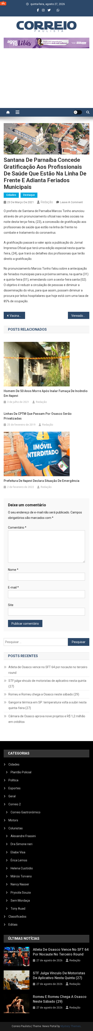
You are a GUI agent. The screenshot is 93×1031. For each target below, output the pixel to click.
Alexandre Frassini (23, 836)
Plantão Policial (21, 772)
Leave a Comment (71, 202)
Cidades (11, 194)
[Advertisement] (46, 80)
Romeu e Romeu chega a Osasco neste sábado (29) (43, 694)
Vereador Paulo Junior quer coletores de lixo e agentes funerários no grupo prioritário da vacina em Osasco (80, 315)
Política (13, 780)
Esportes (14, 788)
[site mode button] (77, 112)
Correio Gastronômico (25, 812)
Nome (13, 569)
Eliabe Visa (18, 852)
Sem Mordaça (20, 900)
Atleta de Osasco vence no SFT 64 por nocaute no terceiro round (47, 669)
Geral (12, 796)
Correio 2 (14, 804)
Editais (13, 924)
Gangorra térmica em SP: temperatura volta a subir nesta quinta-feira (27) (47, 705)
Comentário (17, 527)
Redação (47, 202)
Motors (13, 820)
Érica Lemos (19, 860)
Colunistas (15, 828)
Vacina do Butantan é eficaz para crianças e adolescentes (17, 315)
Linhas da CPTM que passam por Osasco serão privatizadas (38, 416)
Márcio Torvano (21, 876)
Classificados (17, 916)
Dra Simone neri (21, 844)
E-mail (13, 587)
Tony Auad (18, 908)
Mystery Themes (71, 1026)
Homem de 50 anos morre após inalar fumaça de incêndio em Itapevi (46, 393)
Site (10, 605)
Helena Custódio (22, 868)
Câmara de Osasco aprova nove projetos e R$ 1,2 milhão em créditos (46, 719)
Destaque (29, 194)
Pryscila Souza (21, 892)
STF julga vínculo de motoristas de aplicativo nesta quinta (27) (47, 683)
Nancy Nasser (20, 884)
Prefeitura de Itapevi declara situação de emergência (41, 481)
